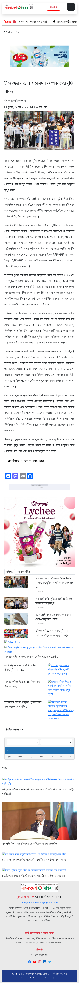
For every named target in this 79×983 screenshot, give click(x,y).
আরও (4, 767)
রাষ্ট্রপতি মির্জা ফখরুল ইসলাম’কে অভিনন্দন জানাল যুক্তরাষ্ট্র (29, 843)
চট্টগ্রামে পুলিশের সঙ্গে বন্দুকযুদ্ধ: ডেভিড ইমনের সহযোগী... (31, 656)
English (53, 6)
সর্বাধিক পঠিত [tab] (23, 572)
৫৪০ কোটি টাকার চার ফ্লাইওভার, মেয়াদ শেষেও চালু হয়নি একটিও (53, 617)
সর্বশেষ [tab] (9, 572)
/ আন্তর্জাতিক (12, 32)
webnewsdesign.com (50, 978)
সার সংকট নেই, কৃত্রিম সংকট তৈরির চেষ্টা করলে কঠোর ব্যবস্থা (54, 601)
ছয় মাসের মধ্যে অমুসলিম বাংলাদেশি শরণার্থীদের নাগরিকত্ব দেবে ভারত (34, 859)
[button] (71, 7)
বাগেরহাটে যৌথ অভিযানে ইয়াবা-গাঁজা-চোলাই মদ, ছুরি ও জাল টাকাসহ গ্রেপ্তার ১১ (54, 583)
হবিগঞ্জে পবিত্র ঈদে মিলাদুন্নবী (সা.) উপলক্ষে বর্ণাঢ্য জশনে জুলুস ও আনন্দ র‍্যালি (52, 635)
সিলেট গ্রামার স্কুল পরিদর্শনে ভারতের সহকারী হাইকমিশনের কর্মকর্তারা (33, 875)
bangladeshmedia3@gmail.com (39, 902)
